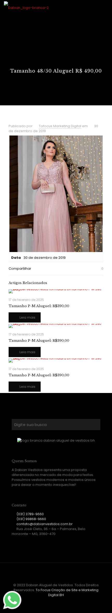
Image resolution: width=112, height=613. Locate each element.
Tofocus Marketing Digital (60, 126)
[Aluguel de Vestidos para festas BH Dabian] (26, 7)
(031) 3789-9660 (30, 514)
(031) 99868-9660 (31, 519)
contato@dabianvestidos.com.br (44, 523)
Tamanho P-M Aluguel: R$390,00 (39, 306)
